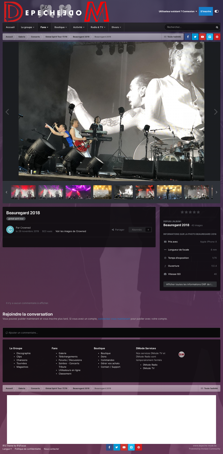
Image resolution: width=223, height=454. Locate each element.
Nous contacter (51, 449)
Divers (115, 27)
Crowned (25, 227)
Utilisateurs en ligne (69, 370)
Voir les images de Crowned (71, 231)
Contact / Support (110, 366)
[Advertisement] (111, 419)
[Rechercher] (217, 27)
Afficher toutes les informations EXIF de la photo (191, 284)
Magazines (22, 366)
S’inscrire (206, 11)
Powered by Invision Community (204, 448)
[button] (6, 192)
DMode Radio (150, 364)
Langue (6, 449)
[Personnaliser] (216, 11)
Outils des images (203, 174)
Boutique (60, 27)
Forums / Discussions (70, 360)
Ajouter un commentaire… (23, 332)
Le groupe (27, 27)
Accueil (10, 27)
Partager (119, 229)
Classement (65, 373)
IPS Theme (8, 445)
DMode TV (149, 368)
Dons (103, 356)
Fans (44, 27)
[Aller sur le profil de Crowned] (10, 229)
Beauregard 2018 (176, 225)
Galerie (62, 353)
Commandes (107, 360)
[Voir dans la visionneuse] (112, 111)
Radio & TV (97, 27)
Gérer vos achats (110, 363)
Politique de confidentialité (28, 449)
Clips (19, 356)
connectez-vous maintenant (114, 318)
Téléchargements (68, 356)
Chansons (22, 360)
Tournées (22, 363)
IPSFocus (21, 445)
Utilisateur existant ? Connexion (177, 11)
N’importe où (203, 27)
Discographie (24, 353)
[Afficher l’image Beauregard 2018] (23, 192)
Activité (77, 27)
